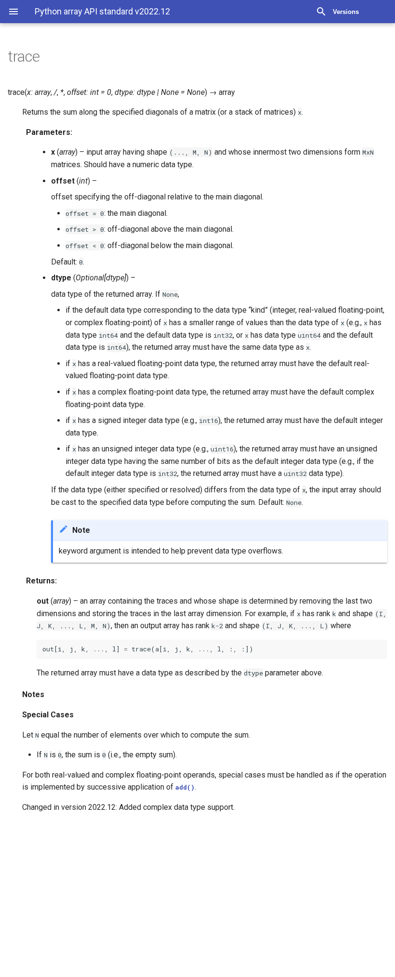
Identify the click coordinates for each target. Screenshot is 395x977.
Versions (346, 11)
